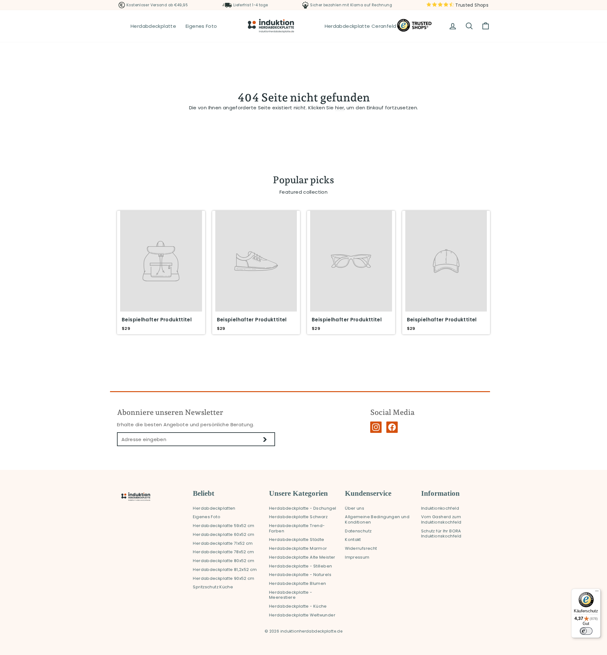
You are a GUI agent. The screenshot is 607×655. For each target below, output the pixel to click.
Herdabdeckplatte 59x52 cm (223, 525)
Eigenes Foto (201, 26)
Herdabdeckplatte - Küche (298, 606)
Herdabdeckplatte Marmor (298, 548)
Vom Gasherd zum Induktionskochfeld (441, 519)
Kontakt (353, 539)
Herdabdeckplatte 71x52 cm (223, 543)
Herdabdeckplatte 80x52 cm (223, 560)
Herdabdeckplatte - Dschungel (302, 508)
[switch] (586, 631)
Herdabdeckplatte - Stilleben (300, 566)
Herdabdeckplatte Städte (296, 539)
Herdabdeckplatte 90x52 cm (223, 578)
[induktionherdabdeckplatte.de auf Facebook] (392, 427)
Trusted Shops (471, 5)
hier (339, 108)
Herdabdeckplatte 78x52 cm (223, 552)
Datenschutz (358, 531)
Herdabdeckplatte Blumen (297, 583)
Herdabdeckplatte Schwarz (298, 516)
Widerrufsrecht (361, 548)
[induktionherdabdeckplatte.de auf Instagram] (376, 427)
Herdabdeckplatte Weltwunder (302, 615)
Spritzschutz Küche (213, 587)
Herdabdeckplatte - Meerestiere (290, 595)
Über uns (354, 508)
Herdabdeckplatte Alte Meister (302, 557)
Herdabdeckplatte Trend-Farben (297, 528)
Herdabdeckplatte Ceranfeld (360, 26)
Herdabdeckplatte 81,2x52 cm (225, 569)
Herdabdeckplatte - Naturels (300, 574)
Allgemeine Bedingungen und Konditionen (377, 519)
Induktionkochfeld (440, 508)
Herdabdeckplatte (153, 26)
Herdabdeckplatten (214, 508)
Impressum (357, 557)
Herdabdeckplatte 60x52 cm (223, 534)
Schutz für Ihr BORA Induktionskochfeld (441, 533)
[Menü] (597, 592)
